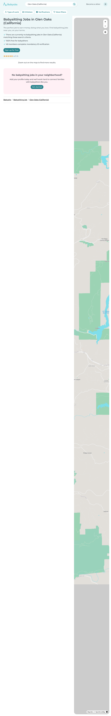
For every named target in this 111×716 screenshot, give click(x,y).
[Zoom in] (105, 21)
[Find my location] (105, 32)
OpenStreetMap (100, 712)
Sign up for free (12, 50)
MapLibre (90, 712)
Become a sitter (93, 4)
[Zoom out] (105, 26)
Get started (37, 87)
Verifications (44, 12)
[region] (91, 366)
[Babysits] (10, 4)
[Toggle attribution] (107, 712)
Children (28, 12)
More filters (60, 12)
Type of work (13, 12)
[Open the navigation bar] (105, 4)
